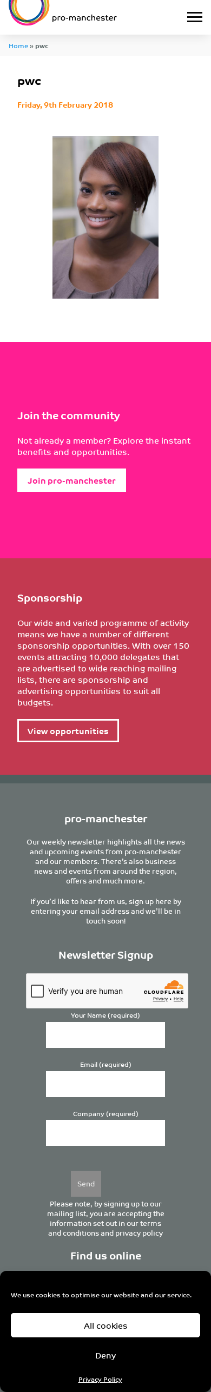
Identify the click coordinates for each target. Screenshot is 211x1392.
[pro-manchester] (79, 17)
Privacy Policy (100, 1378)
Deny (105, 1355)
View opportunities (68, 730)
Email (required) (105, 1064)
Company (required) (106, 1113)
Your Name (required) (105, 1015)
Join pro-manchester (72, 480)
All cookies (106, 1325)
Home (18, 45)
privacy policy (139, 1232)
